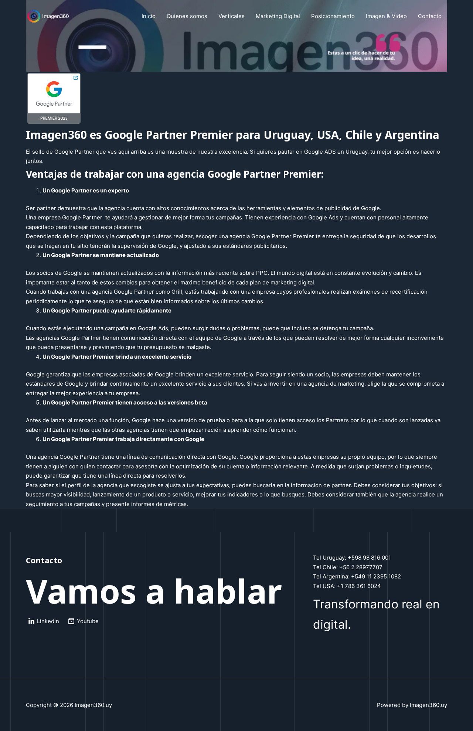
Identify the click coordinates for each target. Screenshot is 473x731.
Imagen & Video (386, 16)
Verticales (231, 16)
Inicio (149, 16)
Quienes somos (187, 16)
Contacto (430, 16)
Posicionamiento (333, 16)
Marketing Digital (278, 16)
